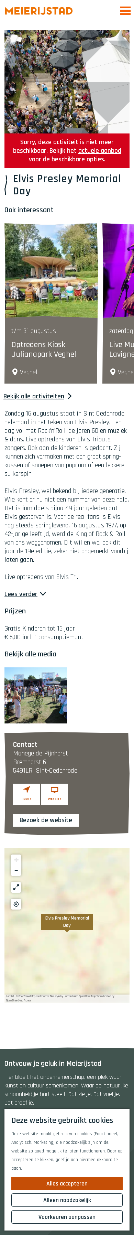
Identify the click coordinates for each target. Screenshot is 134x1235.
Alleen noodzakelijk (67, 1200)
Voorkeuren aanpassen (67, 1217)
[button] (67, 926)
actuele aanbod (99, 150)
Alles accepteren (67, 1184)
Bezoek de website (46, 820)
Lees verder (20, 594)
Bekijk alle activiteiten (33, 396)
